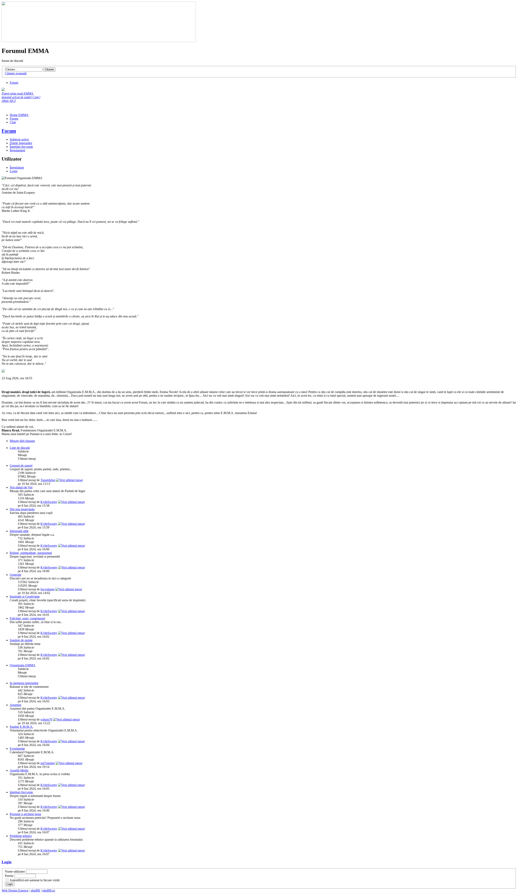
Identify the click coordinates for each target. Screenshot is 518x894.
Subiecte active (19, 139)
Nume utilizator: (15, 871)
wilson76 (46, 719)
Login (13, 171)
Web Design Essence (15, 890)
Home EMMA (19, 115)
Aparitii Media (19, 770)
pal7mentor (47, 763)
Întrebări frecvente (21, 146)
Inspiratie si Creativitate (25, 596)
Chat (13, 122)
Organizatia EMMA (22, 665)
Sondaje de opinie (21, 640)
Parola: (9, 875)
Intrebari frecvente (21, 792)
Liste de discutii (20, 447)
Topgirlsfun (47, 480)
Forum (14, 82)
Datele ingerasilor (21, 143)
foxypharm (47, 589)
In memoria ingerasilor (24, 683)
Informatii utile (19, 531)
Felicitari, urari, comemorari (27, 618)
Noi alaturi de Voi (21, 487)
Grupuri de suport (21, 465)
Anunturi (15, 705)
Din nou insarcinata (22, 509)
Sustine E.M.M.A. (21, 726)
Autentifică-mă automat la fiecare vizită (34, 880)
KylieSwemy (48, 502)
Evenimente (17, 748)
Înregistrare (17, 167)
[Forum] (99, 41)
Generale (15, 574)
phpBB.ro (48, 890)
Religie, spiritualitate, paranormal (31, 553)
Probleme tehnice (21, 836)
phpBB (35, 890)
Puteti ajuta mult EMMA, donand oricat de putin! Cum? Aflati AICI (21, 97)
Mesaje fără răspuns (22, 441)
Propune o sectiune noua (25, 814)
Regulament (17, 150)
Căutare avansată (16, 73)
